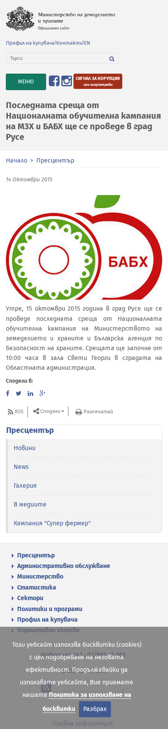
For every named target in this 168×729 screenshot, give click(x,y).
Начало (16, 160)
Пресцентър (55, 160)
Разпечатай (98, 411)
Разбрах (95, 709)
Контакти (69, 43)
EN (87, 43)
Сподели (50, 411)
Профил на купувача (30, 43)
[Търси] (112, 58)
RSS (19, 411)
